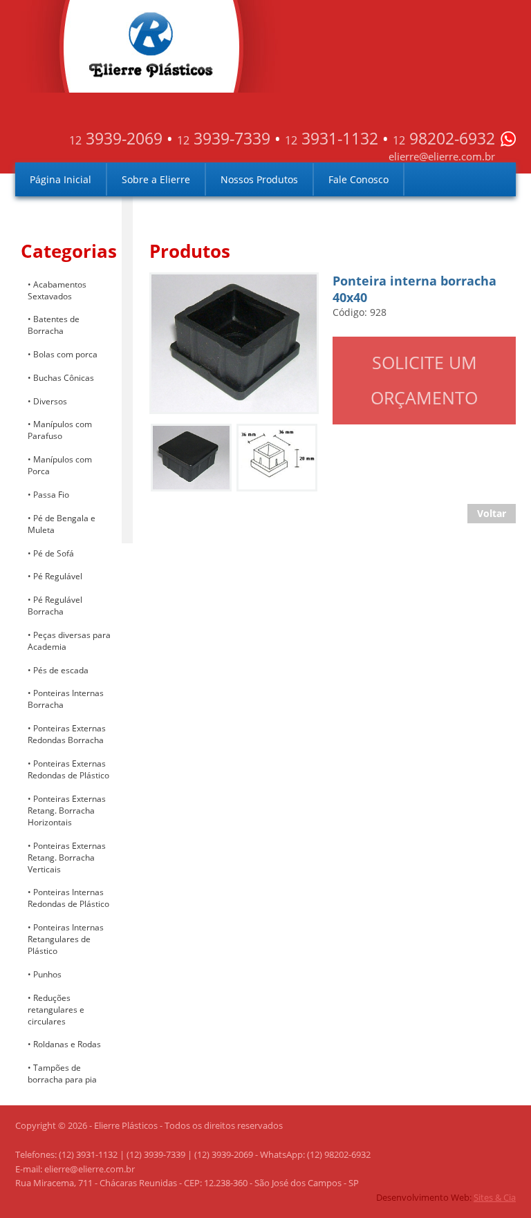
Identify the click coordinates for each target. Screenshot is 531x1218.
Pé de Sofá (53, 553)
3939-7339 (223, 138)
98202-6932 (444, 138)
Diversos (50, 401)
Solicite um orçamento (424, 379)
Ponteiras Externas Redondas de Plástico (68, 769)
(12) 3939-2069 (223, 1154)
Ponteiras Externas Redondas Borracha (67, 734)
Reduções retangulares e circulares (56, 1009)
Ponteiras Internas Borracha (66, 699)
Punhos (47, 974)
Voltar (491, 513)
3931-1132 (331, 138)
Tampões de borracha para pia (62, 1073)
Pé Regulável (57, 576)
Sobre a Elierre (156, 179)
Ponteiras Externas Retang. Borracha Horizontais (67, 810)
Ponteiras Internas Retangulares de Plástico (66, 939)
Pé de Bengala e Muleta (61, 524)
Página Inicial (60, 179)
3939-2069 (115, 138)
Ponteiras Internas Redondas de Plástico (68, 898)
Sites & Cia (495, 1197)
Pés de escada (60, 670)
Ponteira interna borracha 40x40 (231, 285)
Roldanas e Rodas (67, 1044)
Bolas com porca (65, 354)
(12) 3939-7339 (156, 1154)
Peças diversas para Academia (69, 641)
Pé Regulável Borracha (55, 605)
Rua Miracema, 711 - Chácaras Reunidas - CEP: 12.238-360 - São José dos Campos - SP (187, 1183)
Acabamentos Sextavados (57, 290)
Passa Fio (51, 494)
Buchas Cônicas (63, 378)
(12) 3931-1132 (88, 1154)
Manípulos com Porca (60, 465)
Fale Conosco (358, 179)
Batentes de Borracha (54, 325)
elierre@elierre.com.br (442, 156)
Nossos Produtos (259, 179)
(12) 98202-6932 (339, 1154)
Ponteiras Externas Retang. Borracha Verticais (67, 857)
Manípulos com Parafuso (60, 430)
